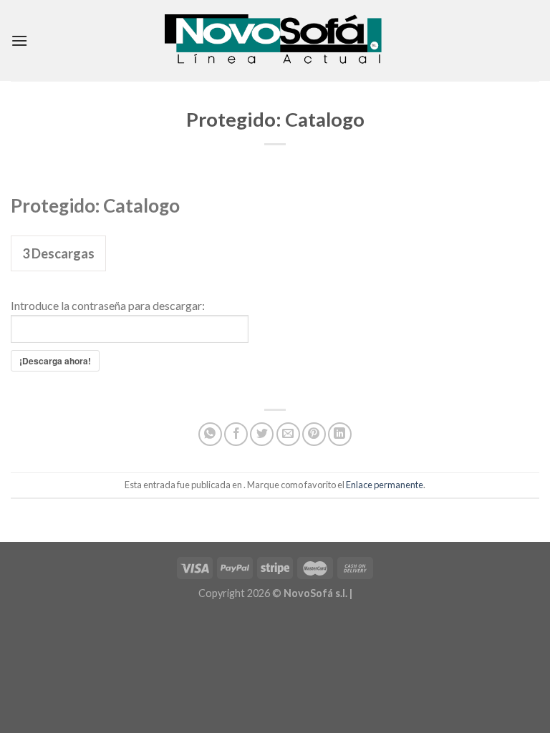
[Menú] (19, 40)
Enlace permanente (384, 484)
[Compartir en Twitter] (262, 434)
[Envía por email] (288, 434)
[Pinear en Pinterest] (314, 434)
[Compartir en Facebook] (236, 434)
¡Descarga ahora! (55, 360)
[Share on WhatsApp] (210, 434)
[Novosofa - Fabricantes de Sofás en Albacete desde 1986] (275, 40)
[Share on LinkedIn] (340, 434)
